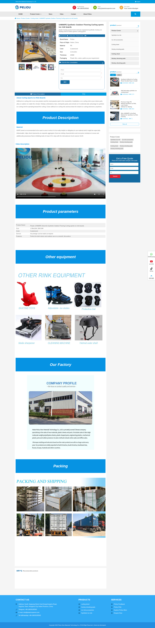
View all (124, 124)
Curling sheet (34, 18)
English (138, 1)
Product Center (25, 18)
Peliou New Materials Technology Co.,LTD (26, 1)
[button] (55, 67)
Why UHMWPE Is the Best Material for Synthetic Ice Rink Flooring (129, 115)
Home (18, 18)
